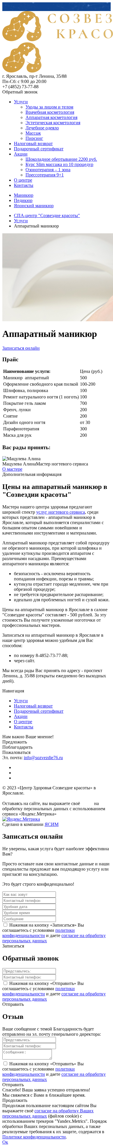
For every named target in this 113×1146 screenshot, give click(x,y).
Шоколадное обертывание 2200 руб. (61, 159)
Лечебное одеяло (42, 127)
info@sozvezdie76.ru (43, 757)
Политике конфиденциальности (34, 1136)
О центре (23, 180)
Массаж (33, 133)
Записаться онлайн (21, 348)
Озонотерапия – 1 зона (47, 169)
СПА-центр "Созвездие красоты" (47, 215)
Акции (21, 153)
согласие (87, 804)
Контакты (23, 185)
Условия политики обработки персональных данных (38, 798)
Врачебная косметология (49, 112)
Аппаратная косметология (51, 117)
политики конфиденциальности (38, 933)
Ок (5, 1142)
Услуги (21, 101)
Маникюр (23, 195)
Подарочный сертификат (38, 148)
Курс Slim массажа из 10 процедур (59, 164)
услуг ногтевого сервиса (60, 512)
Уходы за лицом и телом (49, 106)
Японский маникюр (34, 205)
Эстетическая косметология (52, 122)
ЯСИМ (52, 824)
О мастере (12, 469)
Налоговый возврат (33, 143)
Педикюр (23, 200)
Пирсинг (34, 138)
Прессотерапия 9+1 (44, 174)
